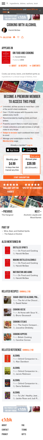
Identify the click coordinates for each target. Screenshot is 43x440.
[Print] (14, 37)
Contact (5, 429)
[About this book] (6, 52)
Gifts (24, 434)
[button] (7, 3)
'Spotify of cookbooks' (32, 188)
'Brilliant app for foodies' (11, 189)
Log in (29, 145)
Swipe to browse (10, 132)
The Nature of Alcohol (13, 234)
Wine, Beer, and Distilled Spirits (17, 231)
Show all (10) (24, 291)
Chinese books (16, 9)
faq (23, 425)
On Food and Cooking (23, 53)
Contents (36, 65)
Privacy (5, 434)
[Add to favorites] (18, 37)
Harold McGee (14, 30)
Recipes (24, 65)
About (14, 65)
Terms (24, 429)
